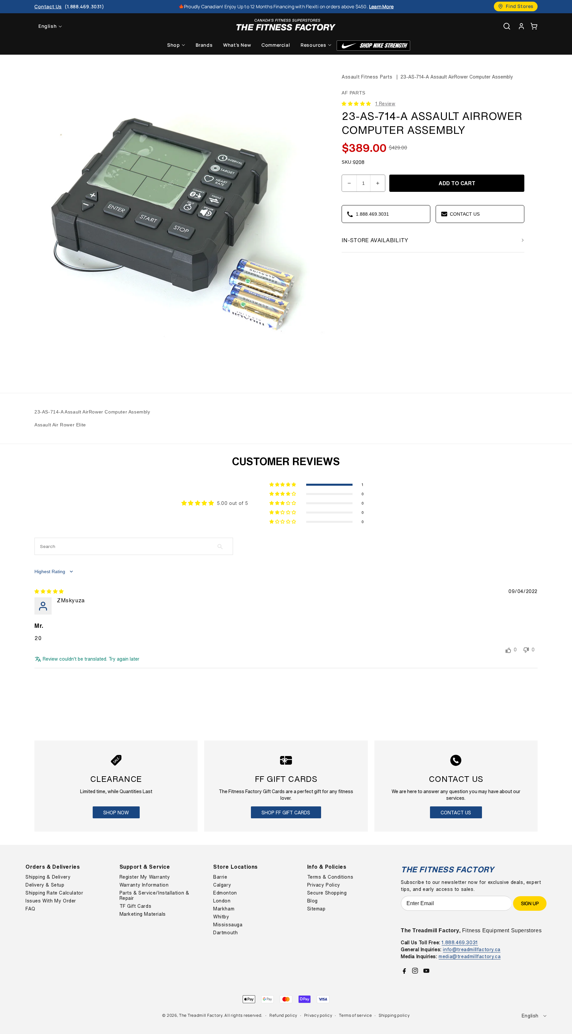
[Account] (521, 26)
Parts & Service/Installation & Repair (154, 895)
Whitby (221, 916)
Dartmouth (225, 932)
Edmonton (225, 893)
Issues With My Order (50, 900)
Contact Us (456, 812)
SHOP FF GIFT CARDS (286, 812)
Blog (312, 900)
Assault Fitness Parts (367, 76)
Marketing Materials (142, 914)
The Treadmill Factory (200, 1015)
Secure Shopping (327, 893)
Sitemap (316, 908)
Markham (223, 908)
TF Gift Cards (135, 906)
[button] (534, 26)
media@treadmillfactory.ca (470, 956)
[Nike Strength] (373, 45)
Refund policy (283, 1015)
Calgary (222, 885)
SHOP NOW (116, 812)
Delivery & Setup (45, 885)
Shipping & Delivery (48, 877)
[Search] (507, 26)
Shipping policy (394, 1015)
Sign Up (530, 903)
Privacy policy (318, 1015)
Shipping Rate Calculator (54, 893)
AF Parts (353, 92)
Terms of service (355, 1015)
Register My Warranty (144, 877)
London (222, 900)
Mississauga (228, 924)
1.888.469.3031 (460, 942)
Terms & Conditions (330, 877)
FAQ (30, 908)
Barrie (220, 877)
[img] (49, 591)
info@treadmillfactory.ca (471, 949)
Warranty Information (144, 885)
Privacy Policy (323, 885)
